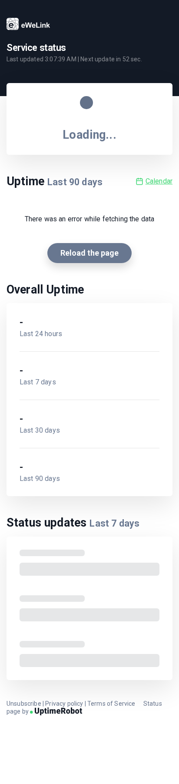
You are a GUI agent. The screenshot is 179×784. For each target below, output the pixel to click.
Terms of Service (111, 703)
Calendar (159, 181)
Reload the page (89, 252)
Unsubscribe (24, 703)
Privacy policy (64, 703)
